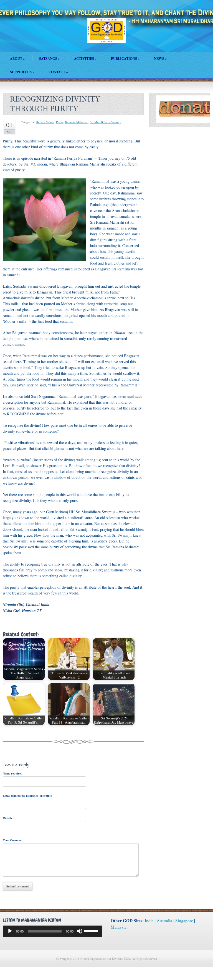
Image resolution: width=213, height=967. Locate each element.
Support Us (22, 71)
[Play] (10, 931)
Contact (58, 71)
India (149, 920)
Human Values (45, 122)
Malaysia (118, 927)
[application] (52, 931)
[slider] (92, 931)
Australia (164, 920)
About (17, 58)
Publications (125, 58)
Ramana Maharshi (76, 122)
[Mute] (79, 931)
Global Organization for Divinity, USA (106, 34)
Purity (60, 122)
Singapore (184, 920)
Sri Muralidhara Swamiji (105, 122)
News (160, 58)
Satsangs (49, 58)
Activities (85, 58)
